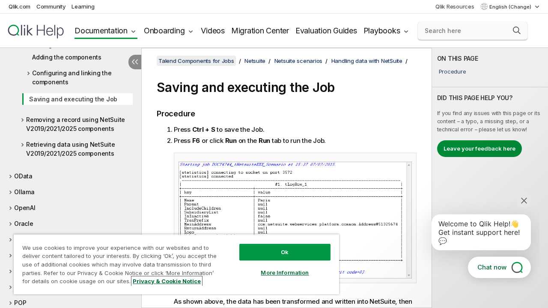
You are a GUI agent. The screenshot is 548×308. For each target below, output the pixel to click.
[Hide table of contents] (134, 62)
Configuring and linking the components (71, 77)
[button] (516, 30)
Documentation (101, 30)
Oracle (23, 223)
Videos (213, 30)
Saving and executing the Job (73, 99)
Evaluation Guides (326, 30)
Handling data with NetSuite (366, 60)
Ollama (24, 191)
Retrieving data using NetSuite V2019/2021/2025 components (70, 149)
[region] (176, 264)
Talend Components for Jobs (196, 60)
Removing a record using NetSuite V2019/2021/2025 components (75, 124)
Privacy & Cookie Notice (167, 281)
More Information (285, 272)
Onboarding (164, 30)
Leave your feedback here (479, 148)
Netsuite (254, 60)
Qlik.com (19, 6)
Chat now (491, 267)
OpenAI (25, 207)
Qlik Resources (454, 6)
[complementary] (490, 178)
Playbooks (381, 30)
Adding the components (66, 57)
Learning (82, 6)
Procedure (452, 71)
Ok (285, 252)
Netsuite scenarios (298, 60)
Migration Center (260, 30)
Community (51, 6)
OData (23, 176)
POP (20, 302)
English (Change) (511, 7)
